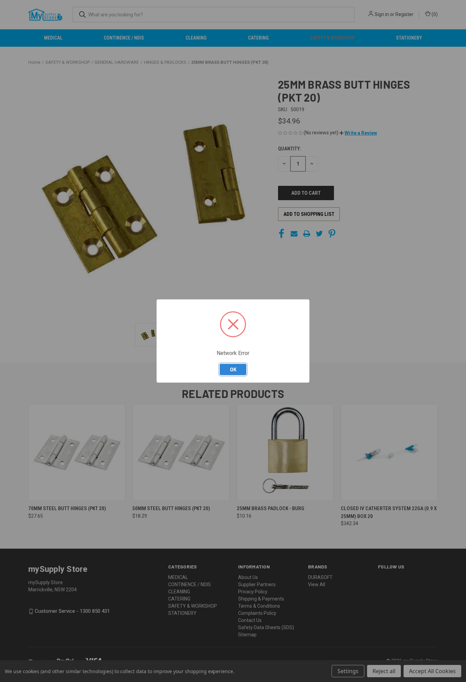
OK (233, 369)
